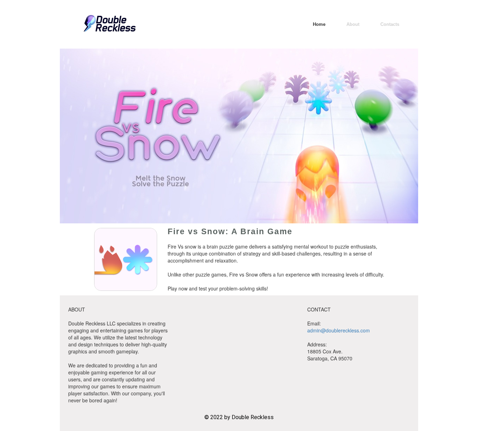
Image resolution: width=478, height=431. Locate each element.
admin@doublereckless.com (338, 330)
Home (319, 24)
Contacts (389, 24)
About (352, 24)
